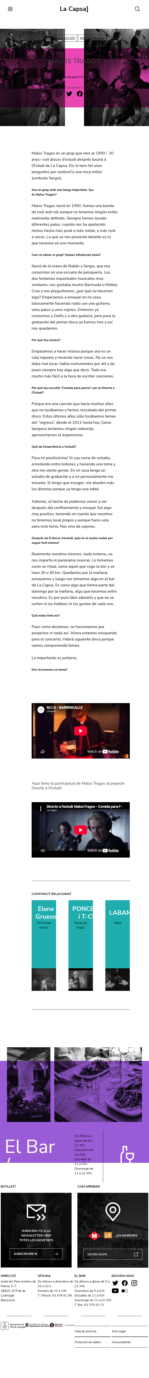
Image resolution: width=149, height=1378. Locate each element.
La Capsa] (74, 9)
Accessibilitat (121, 1342)
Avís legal (119, 1331)
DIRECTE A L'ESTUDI (60, 38)
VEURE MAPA (97, 1254)
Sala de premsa (85, 1331)
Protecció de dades (88, 1342)
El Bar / (30, 1156)
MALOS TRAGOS (92, 38)
